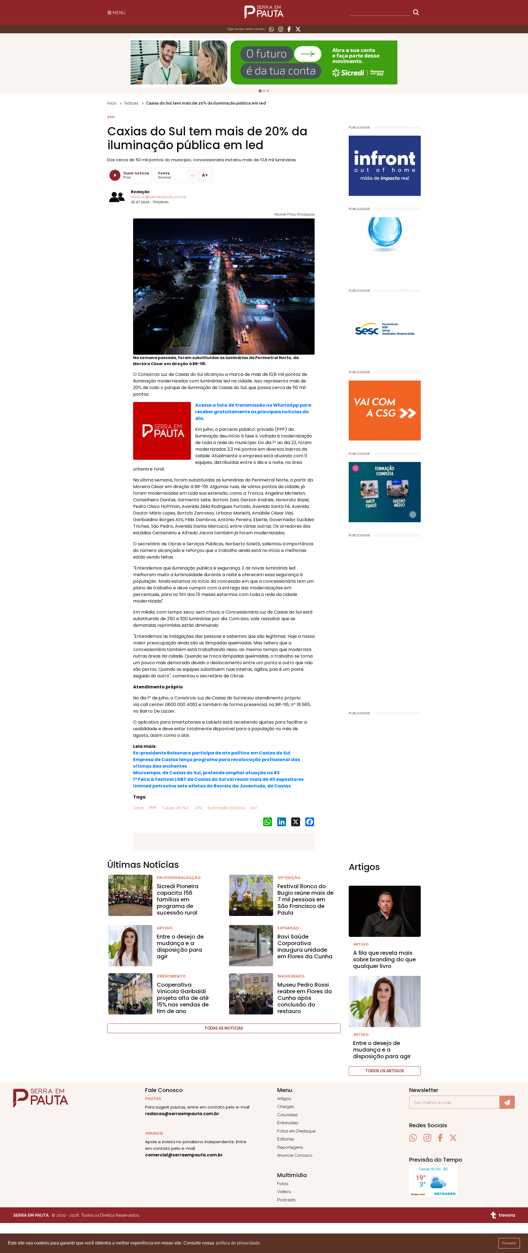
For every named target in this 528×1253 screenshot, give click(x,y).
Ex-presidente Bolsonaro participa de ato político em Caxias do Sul (211, 753)
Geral (138, 807)
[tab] (260, 91)
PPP (152, 807)
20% (197, 807)
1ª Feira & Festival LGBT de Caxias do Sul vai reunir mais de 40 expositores (218, 779)
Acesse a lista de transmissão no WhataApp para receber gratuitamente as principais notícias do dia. (253, 412)
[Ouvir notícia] (114, 175)
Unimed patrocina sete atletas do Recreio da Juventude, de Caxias (212, 786)
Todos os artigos (384, 1071)
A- (193, 175)
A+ (205, 175)
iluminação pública (226, 807)
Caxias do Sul (175, 807)
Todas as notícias (223, 1028)
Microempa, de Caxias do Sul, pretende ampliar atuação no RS (206, 773)
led (253, 807)
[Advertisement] (385, 621)
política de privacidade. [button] (238, 1243)
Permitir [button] (509, 1243)
